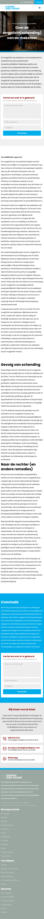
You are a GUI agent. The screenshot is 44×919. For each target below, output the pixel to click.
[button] (39, 7)
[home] (10, 7)
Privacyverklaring (30, 805)
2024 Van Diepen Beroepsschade (11, 803)
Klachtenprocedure (17, 805)
